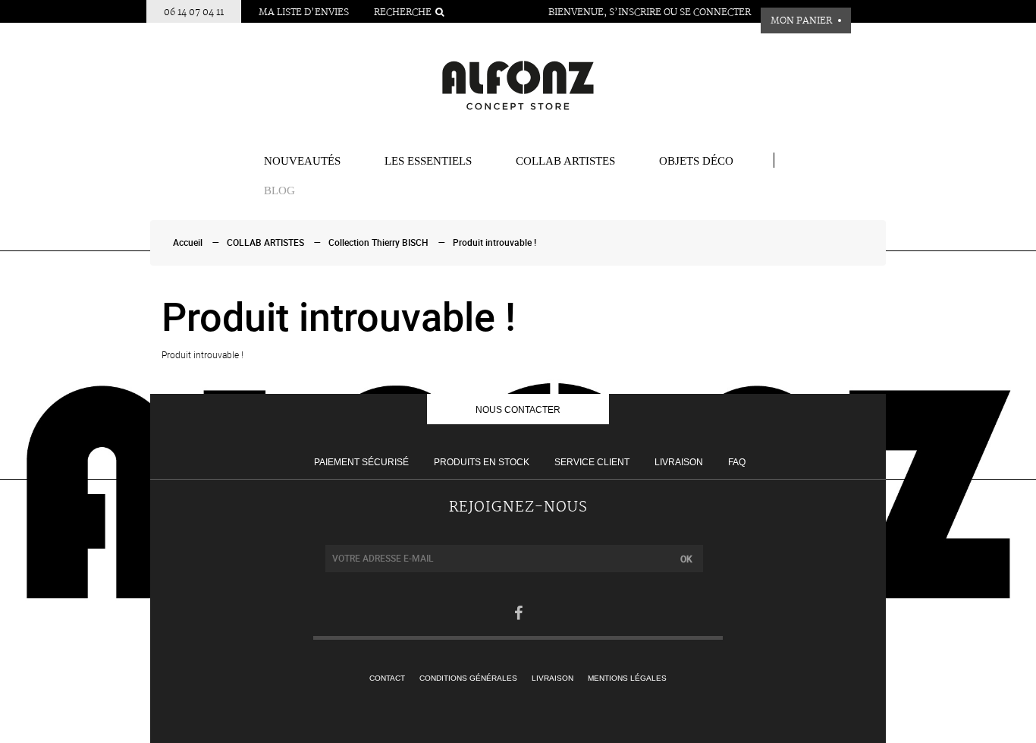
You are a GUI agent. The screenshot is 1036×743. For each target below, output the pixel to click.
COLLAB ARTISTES (565, 161)
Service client (591, 462)
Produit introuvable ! (494, 243)
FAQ (737, 462)
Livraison (679, 462)
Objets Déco (696, 161)
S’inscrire (635, 12)
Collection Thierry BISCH (378, 243)
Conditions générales (468, 678)
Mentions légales (627, 678)
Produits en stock (481, 462)
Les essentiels (428, 161)
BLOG (279, 190)
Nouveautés (302, 161)
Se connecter (715, 12)
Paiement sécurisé (361, 462)
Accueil (187, 243)
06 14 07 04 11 (194, 12)
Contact (387, 678)
